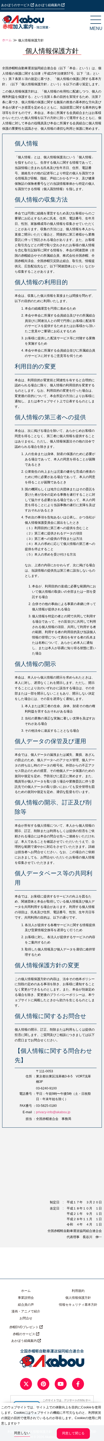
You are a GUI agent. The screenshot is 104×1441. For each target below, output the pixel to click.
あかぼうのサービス (16, 5)
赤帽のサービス (24, 1334)
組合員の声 (26, 1305)
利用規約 (78, 1291)
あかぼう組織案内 (48, 5)
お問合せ (25, 1318)
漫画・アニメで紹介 (25, 1311)
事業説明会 (26, 1298)
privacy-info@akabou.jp (53, 1112)
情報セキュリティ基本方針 (78, 1305)
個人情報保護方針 (78, 1298)
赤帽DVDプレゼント (24, 1327)
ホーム (7, 40)
